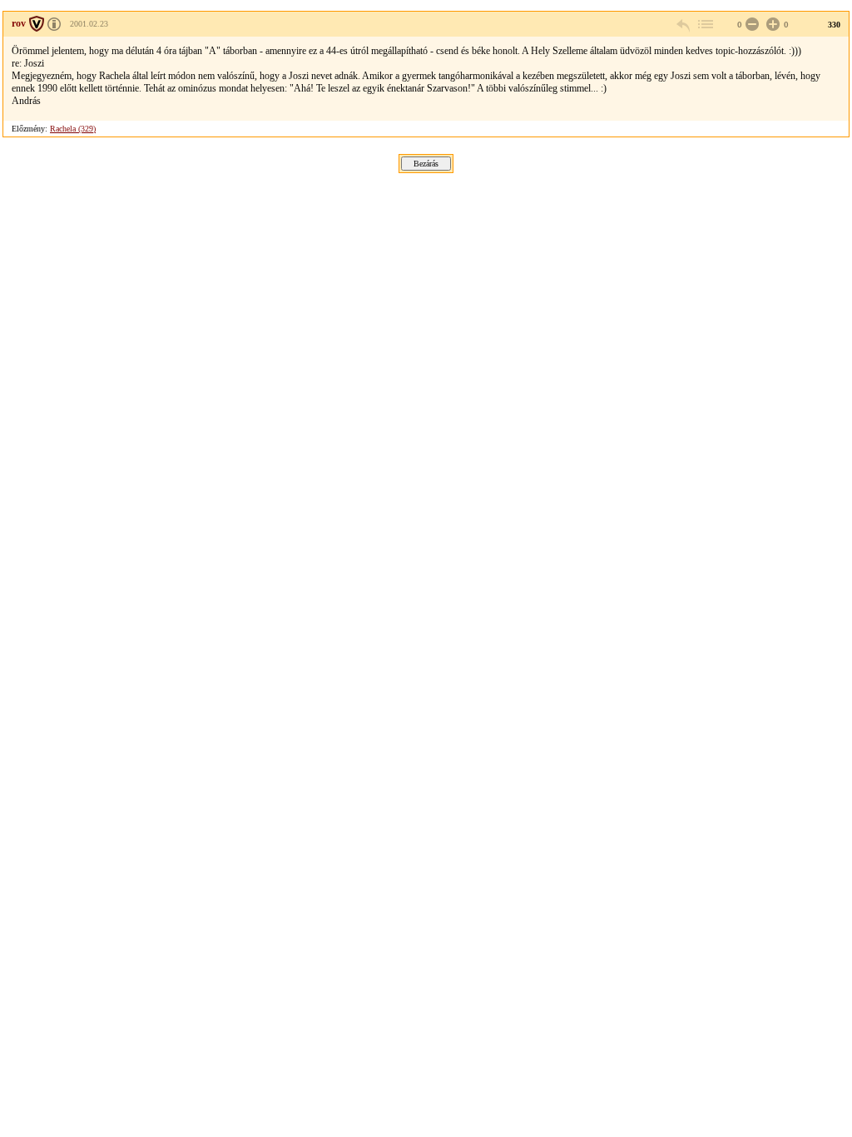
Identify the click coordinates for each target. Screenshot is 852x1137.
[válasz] (684, 24)
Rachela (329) (73, 128)
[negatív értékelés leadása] (750, 24)
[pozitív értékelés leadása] (771, 24)
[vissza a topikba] (704, 24)
